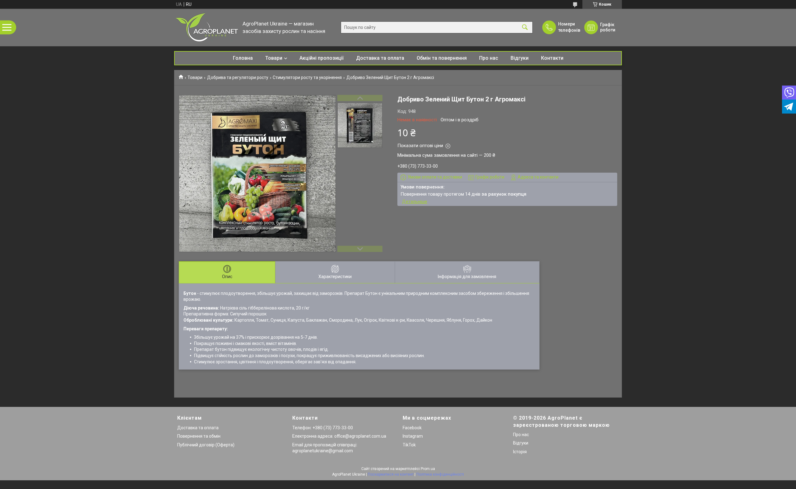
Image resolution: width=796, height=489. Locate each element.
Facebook (412, 427)
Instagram (413, 436)
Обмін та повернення (442, 58)
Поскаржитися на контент (391, 474)
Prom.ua (428, 469)
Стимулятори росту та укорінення (307, 77)
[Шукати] (524, 27)
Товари (273, 58)
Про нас (488, 58)
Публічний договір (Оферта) (205, 444)
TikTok (409, 444)
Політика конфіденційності (440, 474)
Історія (520, 451)
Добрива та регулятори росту (237, 77)
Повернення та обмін (198, 436)
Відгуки (520, 58)
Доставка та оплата (380, 58)
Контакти (552, 58)
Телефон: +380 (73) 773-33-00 (322, 427)
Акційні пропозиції (321, 58)
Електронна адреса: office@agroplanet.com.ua (339, 436)
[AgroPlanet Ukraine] (207, 27)
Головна (243, 58)
